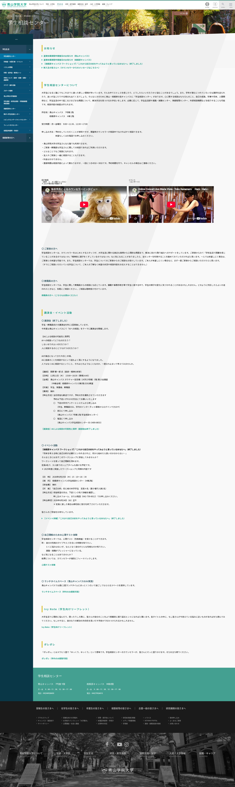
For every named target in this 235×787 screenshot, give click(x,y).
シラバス (148, 717)
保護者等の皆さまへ (121, 708)
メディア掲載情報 (129, 720)
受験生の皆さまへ (45, 708)
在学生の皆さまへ (70, 708)
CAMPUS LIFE (90, 756)
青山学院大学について (36, 4)
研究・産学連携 (70, 4)
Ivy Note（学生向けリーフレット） (57, 627)
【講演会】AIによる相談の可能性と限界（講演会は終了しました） (71, 428)
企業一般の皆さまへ (149, 708)
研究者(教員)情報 (129, 717)
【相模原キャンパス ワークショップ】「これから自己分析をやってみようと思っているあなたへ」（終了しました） (93, 63)
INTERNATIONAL (147, 756)
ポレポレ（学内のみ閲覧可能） (55, 658)
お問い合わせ (174, 723)
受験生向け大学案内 (70, 717)
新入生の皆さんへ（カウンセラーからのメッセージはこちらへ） (71, 67)
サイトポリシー (43, 723)
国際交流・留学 (83, 4)
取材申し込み (174, 717)
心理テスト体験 (48, 564)
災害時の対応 (102, 723)
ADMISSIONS (175, 756)
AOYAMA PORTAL (151, 720)
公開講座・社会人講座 (71, 723)
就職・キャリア (107, 4)
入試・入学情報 (95, 4)
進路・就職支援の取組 (153, 723)
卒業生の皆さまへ (95, 708)
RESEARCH (115, 756)
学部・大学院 (50, 4)
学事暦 (125, 723)
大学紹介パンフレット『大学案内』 (76, 720)
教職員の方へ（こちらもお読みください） (60, 295)
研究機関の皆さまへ (176, 708)
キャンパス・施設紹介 (46, 720)
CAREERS (203, 756)
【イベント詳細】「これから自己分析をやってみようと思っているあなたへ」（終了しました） (84, 518)
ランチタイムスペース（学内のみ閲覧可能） (61, 591)
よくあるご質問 (175, 720)
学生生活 (60, 4)
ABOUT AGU (25, 756)
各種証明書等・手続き (106, 720)
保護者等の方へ (8, 137)
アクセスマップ (43, 717)
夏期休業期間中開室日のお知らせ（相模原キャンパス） (68, 59)
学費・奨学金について (106, 717)
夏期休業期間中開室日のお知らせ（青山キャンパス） (67, 55)
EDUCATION (61, 756)
